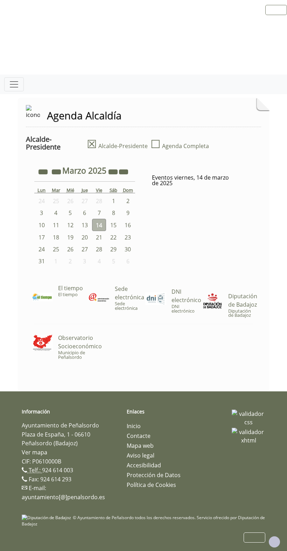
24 (41, 249)
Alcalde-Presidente (117, 146)
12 (70, 225)
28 (99, 249)
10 (41, 225)
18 (56, 237)
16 (128, 225)
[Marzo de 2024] (43, 171)
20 (85, 237)
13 (85, 225)
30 (128, 249)
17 (41, 237)
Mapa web (140, 445)
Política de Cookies (151, 485)
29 (113, 249)
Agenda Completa (179, 146)
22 (113, 237)
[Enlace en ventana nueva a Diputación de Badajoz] (47, 518)
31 (41, 261)
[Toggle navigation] (14, 84)
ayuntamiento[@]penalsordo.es (63, 497)
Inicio (134, 426)
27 (85, 249)
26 (70, 249)
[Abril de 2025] (123, 171)
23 (128, 237)
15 (113, 225)
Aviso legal (140, 455)
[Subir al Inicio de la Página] (274, 541)
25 (56, 249)
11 (56, 225)
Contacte (138, 436)
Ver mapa (34, 452)
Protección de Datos (154, 475)
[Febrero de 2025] (57, 171)
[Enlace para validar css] (248, 417)
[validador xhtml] (248, 435)
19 (70, 237)
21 (99, 237)
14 (99, 225)
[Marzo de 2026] (113, 171)
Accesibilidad (144, 465)
